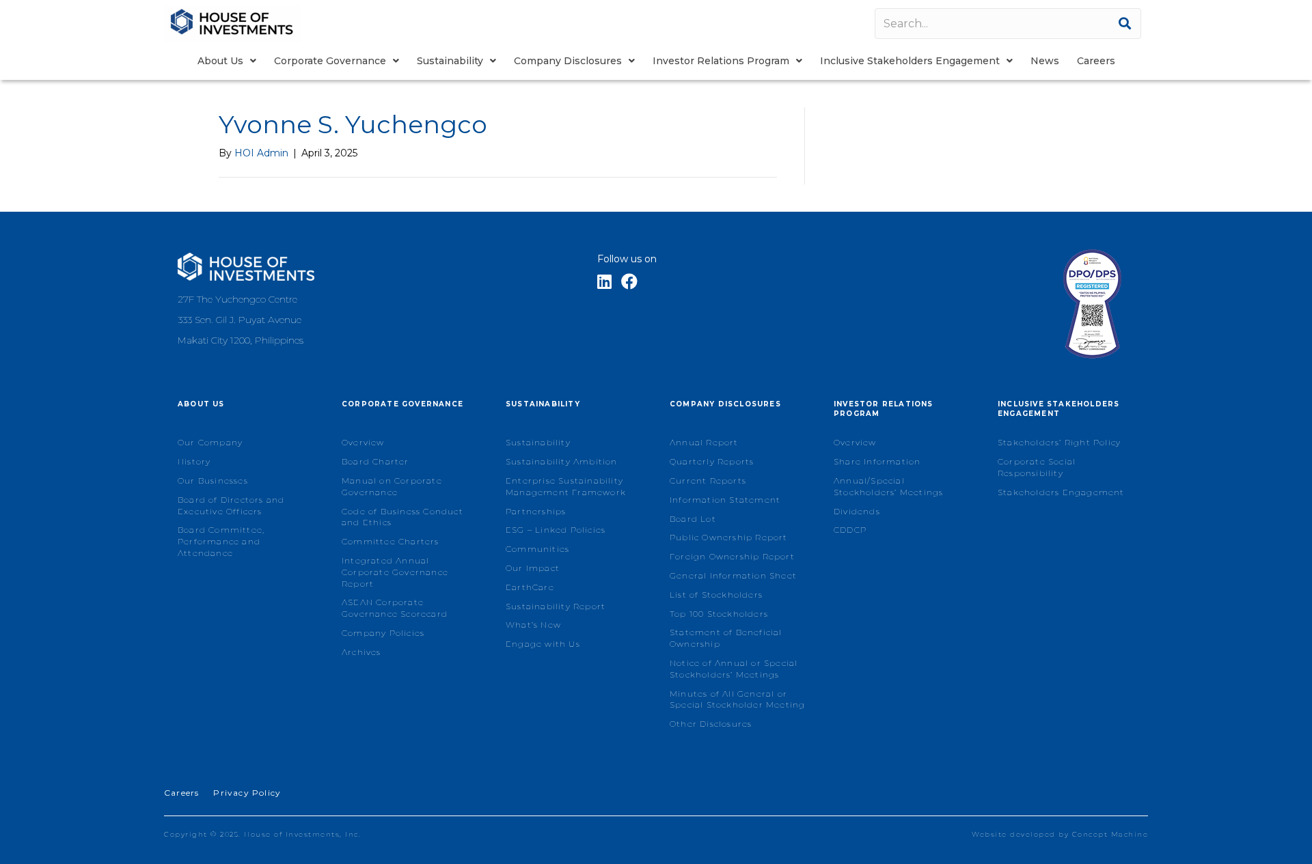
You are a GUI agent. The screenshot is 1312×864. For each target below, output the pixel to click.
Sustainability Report (555, 606)
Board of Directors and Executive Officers (231, 505)
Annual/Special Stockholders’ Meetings (888, 486)
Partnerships (536, 511)
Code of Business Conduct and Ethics (402, 517)
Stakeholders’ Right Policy (1059, 442)
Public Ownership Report (729, 537)
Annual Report (704, 442)
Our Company (210, 442)
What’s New (533, 624)
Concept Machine (1110, 834)
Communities (537, 549)
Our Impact (533, 568)
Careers (181, 793)
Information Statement (725, 499)
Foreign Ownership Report (732, 556)
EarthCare (530, 587)
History (194, 461)
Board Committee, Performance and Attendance (221, 541)
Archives (361, 652)
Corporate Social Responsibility (1037, 467)
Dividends (857, 511)
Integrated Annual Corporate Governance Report (395, 572)
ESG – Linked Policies (555, 530)
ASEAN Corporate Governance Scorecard (395, 608)
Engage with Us (543, 644)
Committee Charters (390, 541)
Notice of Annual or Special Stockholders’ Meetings (733, 669)
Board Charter (375, 461)
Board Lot (693, 519)
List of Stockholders (716, 594)
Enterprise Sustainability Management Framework (566, 486)
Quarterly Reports (712, 461)
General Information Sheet (733, 575)
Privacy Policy (247, 793)
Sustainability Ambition (562, 461)
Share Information (877, 461)
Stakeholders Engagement (1061, 492)
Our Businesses (213, 480)
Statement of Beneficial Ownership (726, 638)
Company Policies (383, 633)
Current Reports (708, 480)
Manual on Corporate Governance (392, 486)
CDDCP (850, 530)
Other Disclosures (711, 724)
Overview (363, 442)
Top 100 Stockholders (719, 614)
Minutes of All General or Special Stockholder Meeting (737, 699)
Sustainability (538, 442)
